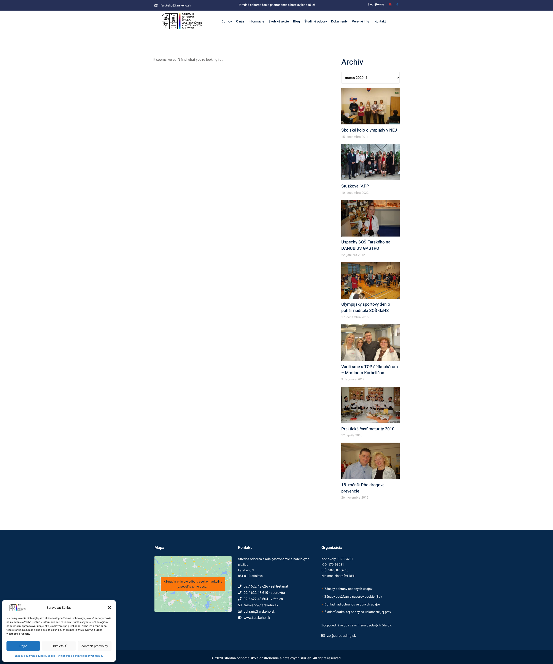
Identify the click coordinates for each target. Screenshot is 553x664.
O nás (240, 21)
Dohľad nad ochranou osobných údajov (352, 604)
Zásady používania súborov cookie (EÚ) (353, 596)
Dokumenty (339, 21)
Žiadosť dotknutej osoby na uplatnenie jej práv (357, 612)
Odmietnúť (59, 646)
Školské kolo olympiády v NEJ (369, 130)
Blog (296, 21)
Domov (226, 21)
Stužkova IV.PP (355, 186)
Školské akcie (279, 21)
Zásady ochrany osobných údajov (348, 588)
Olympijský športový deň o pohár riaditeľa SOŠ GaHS (365, 307)
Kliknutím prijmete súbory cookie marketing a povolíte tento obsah (193, 584)
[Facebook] (397, 4)
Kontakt (380, 21)
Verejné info (360, 21)
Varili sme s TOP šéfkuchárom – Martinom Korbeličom (369, 370)
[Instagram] (390, 4)
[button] (109, 607)
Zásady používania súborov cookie (35, 656)
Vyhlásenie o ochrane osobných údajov (80, 656)
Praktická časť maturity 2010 (367, 429)
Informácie (256, 21)
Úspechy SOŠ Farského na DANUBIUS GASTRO (365, 245)
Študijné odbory (315, 21)
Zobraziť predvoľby (94, 646)
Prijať (23, 646)
